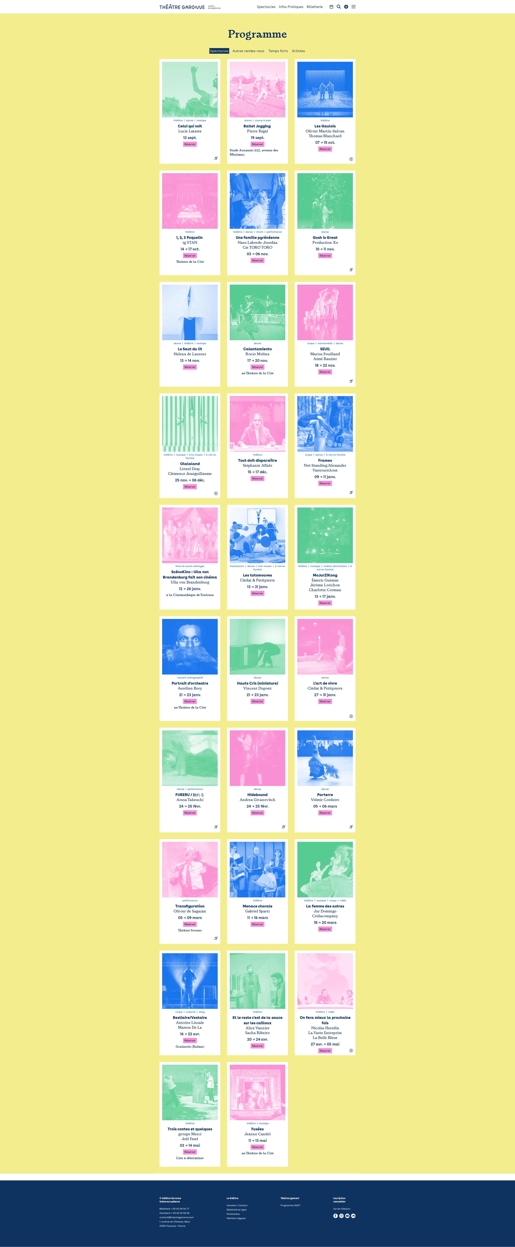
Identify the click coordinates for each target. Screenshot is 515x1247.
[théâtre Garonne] (193, 7)
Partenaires (233, 1213)
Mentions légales (236, 1218)
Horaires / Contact (237, 1205)
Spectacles (266, 7)
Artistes (298, 51)
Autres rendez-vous (248, 51)
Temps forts (278, 51)
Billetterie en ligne (237, 1209)
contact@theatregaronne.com (176, 1217)
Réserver (189, 144)
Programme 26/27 (290, 1205)
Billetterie (315, 7)
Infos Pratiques (291, 7)
